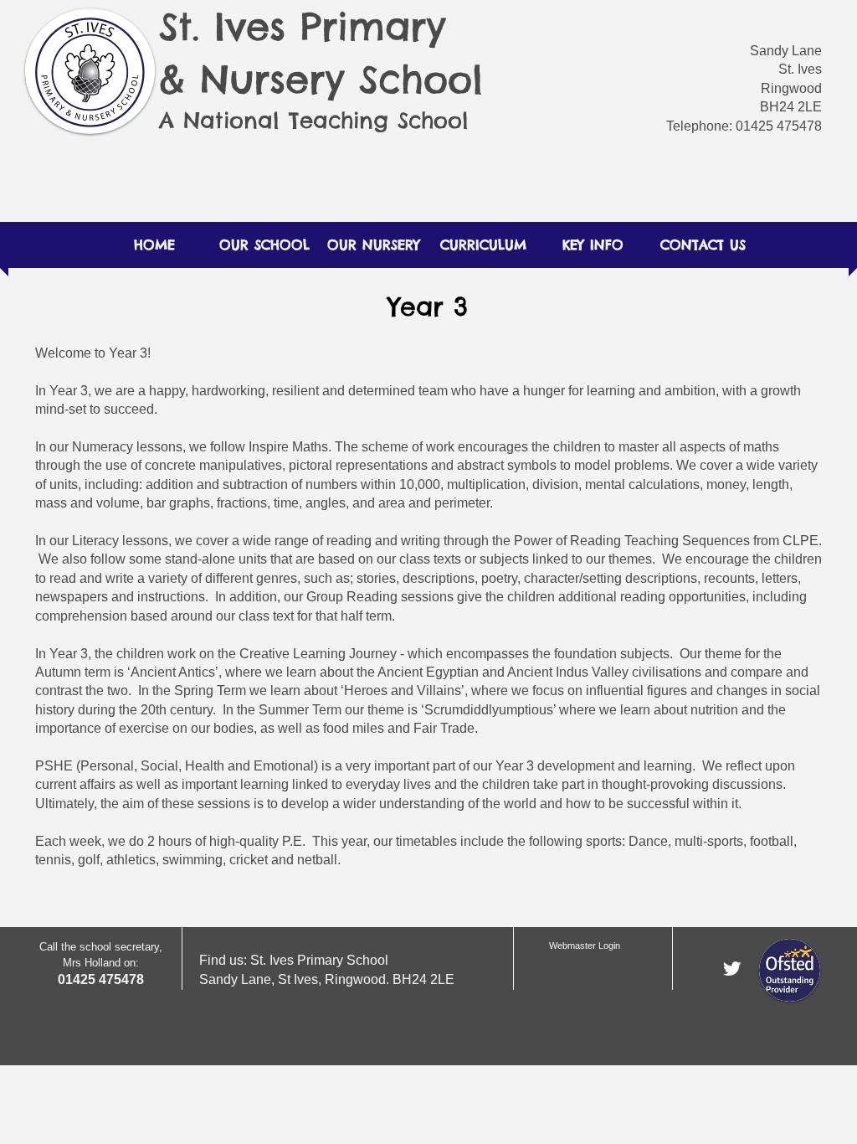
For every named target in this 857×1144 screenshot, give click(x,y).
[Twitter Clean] (731, 968)
